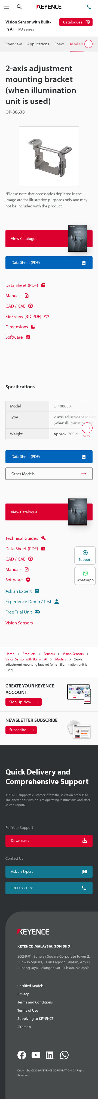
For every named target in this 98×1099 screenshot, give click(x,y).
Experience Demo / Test (28, 601)
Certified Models (30, 985)
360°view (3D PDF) (23, 316)
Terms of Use (27, 1010)
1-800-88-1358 (22, 887)
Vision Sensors (19, 623)
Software (14, 337)
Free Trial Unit (18, 612)
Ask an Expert (18, 591)
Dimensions (16, 326)
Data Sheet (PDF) (21, 285)
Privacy (23, 993)
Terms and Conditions (35, 1002)
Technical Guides (21, 538)
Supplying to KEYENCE (35, 1018)
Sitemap (24, 1026)
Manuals (13, 295)
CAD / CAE (15, 306)
